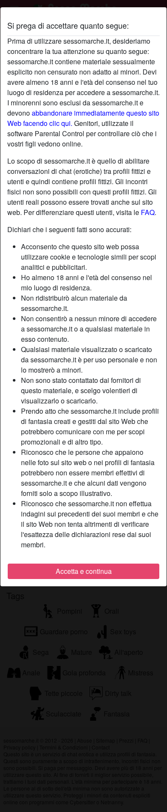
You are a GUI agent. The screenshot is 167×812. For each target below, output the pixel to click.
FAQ (148, 212)
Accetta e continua (84, 571)
